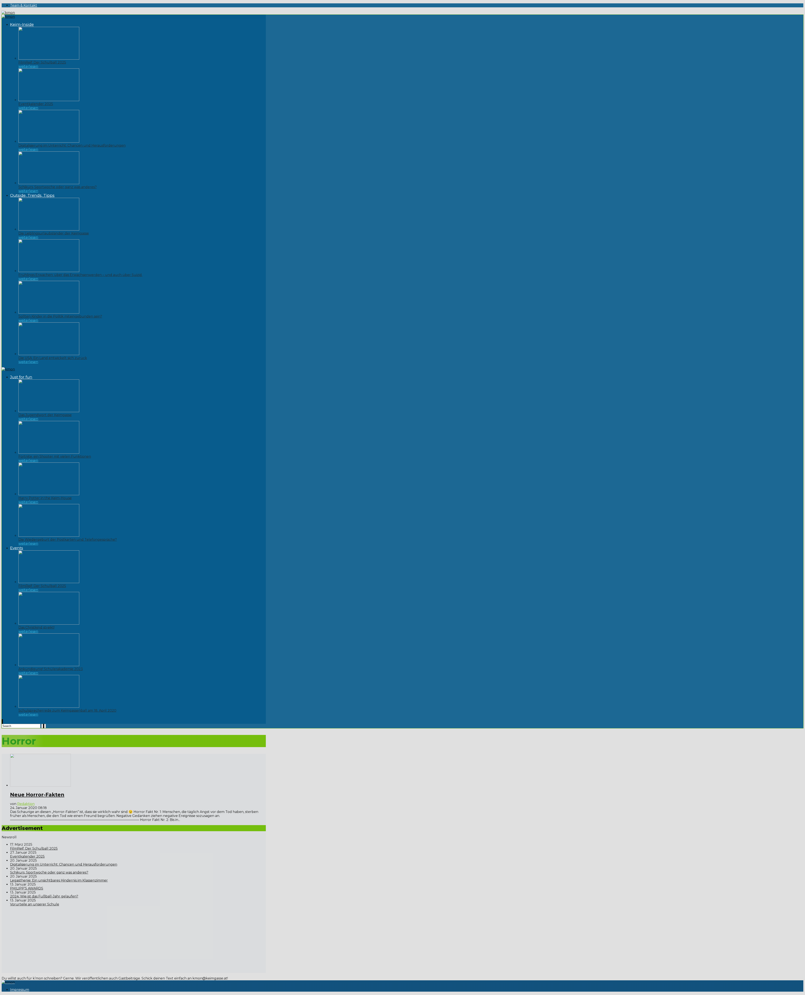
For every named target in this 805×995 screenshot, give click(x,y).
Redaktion (26, 804)
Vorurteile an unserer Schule (34, 904)
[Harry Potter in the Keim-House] (48, 494)
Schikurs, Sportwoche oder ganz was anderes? (57, 187)
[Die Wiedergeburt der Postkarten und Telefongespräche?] (48, 536)
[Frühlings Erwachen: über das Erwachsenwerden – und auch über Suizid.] (48, 271)
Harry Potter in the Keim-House (45, 498)
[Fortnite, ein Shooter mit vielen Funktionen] (48, 453)
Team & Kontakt (23, 5)
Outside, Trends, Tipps (32, 195)
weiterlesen (28, 66)
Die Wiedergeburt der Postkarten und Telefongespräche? (67, 540)
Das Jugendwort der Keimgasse (45, 415)
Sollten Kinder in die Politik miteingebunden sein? (60, 316)
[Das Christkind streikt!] (48, 623)
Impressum (19, 990)
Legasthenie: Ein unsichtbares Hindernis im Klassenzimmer (59, 880)
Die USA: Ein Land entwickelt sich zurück (52, 358)
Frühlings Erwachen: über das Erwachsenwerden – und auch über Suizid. (80, 275)
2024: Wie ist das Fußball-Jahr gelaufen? (44, 896)
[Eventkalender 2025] (48, 100)
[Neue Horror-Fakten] (40, 785)
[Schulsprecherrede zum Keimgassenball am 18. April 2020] (48, 706)
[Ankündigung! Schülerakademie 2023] (48, 665)
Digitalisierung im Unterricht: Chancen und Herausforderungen (72, 145)
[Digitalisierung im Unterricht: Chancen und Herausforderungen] (48, 141)
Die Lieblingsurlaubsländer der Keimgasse (53, 233)
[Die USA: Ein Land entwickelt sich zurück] (48, 354)
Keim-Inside (22, 24)
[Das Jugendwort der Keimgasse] (48, 411)
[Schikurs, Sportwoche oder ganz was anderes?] (48, 183)
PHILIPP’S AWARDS (26, 888)
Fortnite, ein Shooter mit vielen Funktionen (54, 456)
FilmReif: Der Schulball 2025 (42, 62)
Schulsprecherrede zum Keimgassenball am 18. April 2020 (67, 710)
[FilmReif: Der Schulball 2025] (48, 58)
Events (16, 548)
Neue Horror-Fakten (37, 795)
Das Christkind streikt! (36, 627)
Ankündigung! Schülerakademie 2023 (50, 669)
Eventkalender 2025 (35, 104)
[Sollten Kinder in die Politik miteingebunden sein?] (48, 312)
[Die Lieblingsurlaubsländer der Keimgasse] (48, 229)
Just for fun (21, 377)
